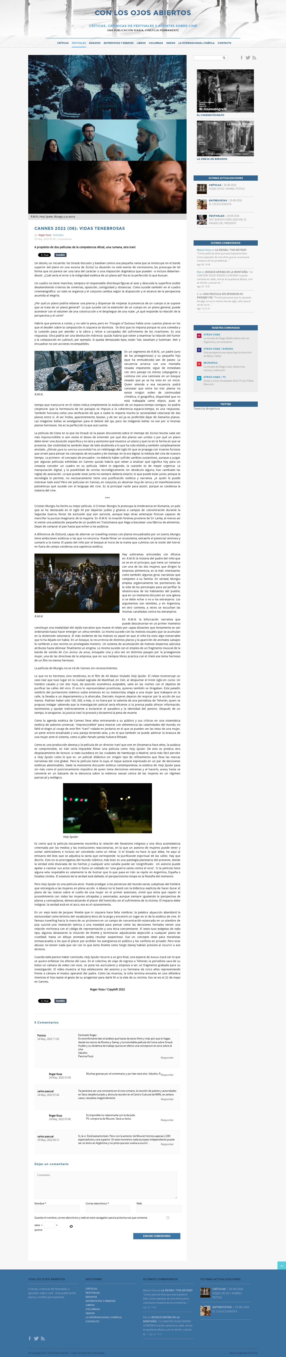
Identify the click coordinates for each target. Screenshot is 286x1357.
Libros (141, 43)
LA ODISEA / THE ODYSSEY (231, 250)
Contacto (224, 43)
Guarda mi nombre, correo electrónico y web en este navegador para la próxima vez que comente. (91, 1217)
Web (139, 1203)
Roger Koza (55, 1074)
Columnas (156, 43)
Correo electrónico (97, 1203)
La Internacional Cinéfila (196, 43)
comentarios (65, 239)
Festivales (79, 43)
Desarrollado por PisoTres (243, 1352)
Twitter (248, 58)
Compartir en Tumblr (60, 255)
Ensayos (95, 43)
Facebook (242, 58)
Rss (255, 58)
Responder (167, 1057)
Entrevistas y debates (119, 43)
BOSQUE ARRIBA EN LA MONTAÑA (226, 272)
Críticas (63, 43)
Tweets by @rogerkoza (207, 408)
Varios (170, 43)
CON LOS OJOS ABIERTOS (143, 13)
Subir (281, 1265)
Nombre (40, 1203)
